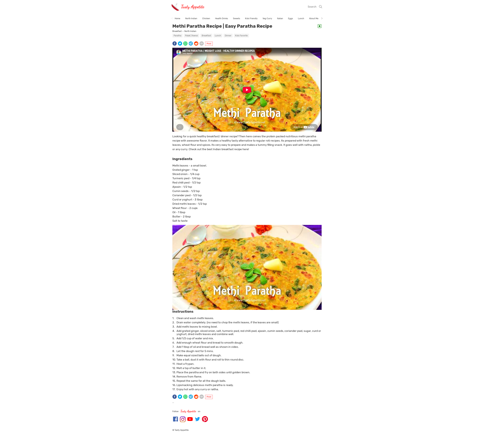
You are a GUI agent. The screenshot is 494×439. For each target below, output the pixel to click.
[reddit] (196, 43)
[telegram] (191, 43)
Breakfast (177, 31)
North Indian (190, 31)
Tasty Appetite (192, 6)
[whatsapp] (186, 43)
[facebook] (175, 43)
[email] (202, 43)
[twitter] (180, 43)
